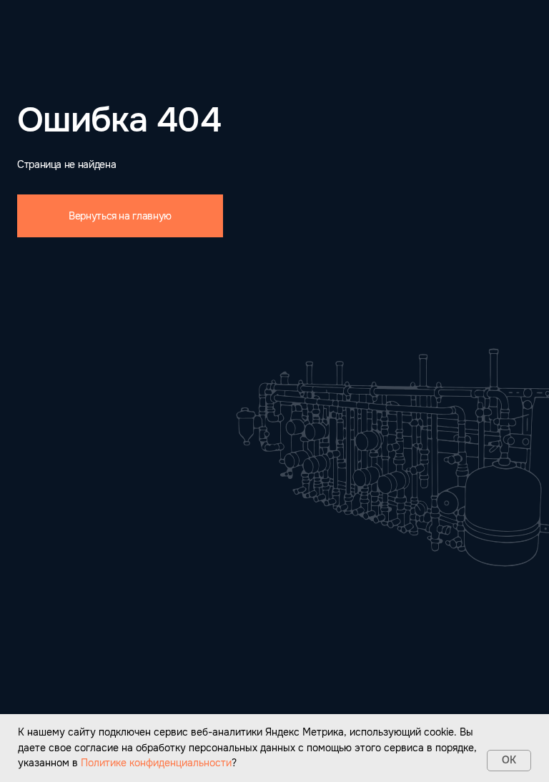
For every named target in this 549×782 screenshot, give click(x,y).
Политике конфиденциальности (156, 762)
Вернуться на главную (120, 215)
